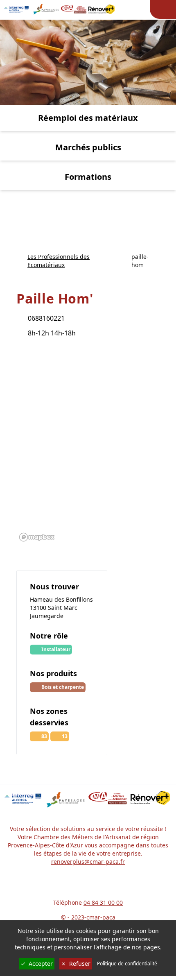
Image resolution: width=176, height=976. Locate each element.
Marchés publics (88, 147)
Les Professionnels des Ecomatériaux (58, 261)
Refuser (75, 963)
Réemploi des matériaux (88, 117)
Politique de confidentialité (127, 963)
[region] (88, 446)
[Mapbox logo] (37, 537)
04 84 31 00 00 (103, 902)
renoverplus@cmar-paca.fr (88, 861)
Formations (88, 176)
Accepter (36, 963)
